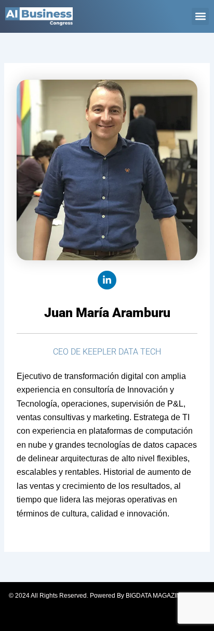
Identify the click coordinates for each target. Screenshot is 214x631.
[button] (200, 16)
